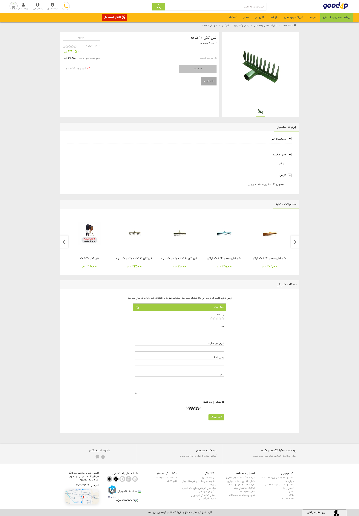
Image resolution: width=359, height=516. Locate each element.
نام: (222, 326)
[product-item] (260, 112)
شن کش (225, 25)
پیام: (222, 375)
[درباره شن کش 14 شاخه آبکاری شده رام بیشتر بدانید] (134, 233)
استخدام (233, 17)
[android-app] (102, 458)
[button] (82, 496)
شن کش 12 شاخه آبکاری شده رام (179, 258)
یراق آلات (274, 17)
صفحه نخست (287, 25)
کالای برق (259, 17)
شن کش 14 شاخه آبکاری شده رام (134, 258)
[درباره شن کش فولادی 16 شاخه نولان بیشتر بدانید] (224, 233)
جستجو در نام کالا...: (253, 7)
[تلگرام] (122, 480)
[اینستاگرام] (134, 480)
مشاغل (246, 17)
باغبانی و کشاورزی (241, 25)
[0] (217, 318)
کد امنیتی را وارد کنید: (213, 402)
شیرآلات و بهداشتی (293, 17)
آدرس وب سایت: (215, 343)
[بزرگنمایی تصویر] (260, 69)
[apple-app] (96, 458)
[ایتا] (115, 480)
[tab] (336, 17)
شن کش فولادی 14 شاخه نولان (269, 258)
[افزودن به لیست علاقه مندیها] (77, 68)
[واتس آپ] (128, 480)
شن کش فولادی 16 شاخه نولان (224, 258)
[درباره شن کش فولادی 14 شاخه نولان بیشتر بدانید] (269, 233)
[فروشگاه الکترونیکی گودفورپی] (329, 5)
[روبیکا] (109, 480)
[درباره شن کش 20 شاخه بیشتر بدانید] (89, 233)
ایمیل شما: (219, 357)
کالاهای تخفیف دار (113, 17)
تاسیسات (313, 17)
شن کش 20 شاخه (89, 258)
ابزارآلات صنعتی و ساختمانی (337, 17)
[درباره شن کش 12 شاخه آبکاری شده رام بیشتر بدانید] (179, 233)
